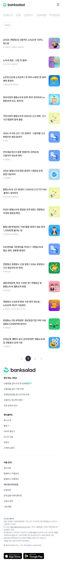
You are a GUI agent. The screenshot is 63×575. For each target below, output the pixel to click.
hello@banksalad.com (20, 527)
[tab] (8, 15)
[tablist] (31, 15)
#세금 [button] (7, 25)
